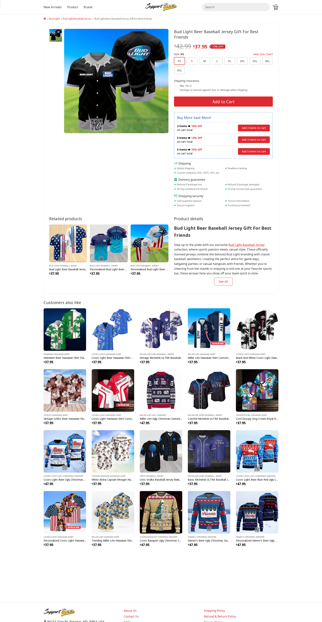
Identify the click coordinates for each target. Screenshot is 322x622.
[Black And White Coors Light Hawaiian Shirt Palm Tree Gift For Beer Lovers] (257, 329)
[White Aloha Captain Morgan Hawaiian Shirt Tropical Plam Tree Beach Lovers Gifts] (113, 451)
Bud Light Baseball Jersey (77, 18)
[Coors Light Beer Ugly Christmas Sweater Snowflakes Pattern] (65, 451)
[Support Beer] (45, 18)
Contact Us (131, 616)
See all (223, 281)
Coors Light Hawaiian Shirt (106, 354)
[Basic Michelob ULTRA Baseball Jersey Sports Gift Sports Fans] (209, 451)
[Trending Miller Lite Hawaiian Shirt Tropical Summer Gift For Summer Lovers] (113, 512)
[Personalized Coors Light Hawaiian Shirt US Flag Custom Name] (65, 512)
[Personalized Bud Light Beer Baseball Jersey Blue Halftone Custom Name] (109, 243)
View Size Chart (263, 54)
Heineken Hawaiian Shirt (57, 354)
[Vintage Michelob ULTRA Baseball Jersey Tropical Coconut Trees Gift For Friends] (161, 329)
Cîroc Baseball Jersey (151, 475)
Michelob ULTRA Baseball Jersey (157, 354)
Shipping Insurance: (186, 81)
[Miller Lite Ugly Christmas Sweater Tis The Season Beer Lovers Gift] (161, 390)
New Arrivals (53, 7)
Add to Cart (223, 101)
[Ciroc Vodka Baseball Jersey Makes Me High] (161, 451)
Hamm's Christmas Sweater (202, 536)
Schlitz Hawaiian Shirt (56, 415)
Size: (223, 54)
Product (72, 7)
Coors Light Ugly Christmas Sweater (63, 475)
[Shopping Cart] (275, 7)
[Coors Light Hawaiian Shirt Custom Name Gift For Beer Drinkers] (113, 390)
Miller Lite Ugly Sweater (153, 415)
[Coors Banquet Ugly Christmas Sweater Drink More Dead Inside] (161, 512)
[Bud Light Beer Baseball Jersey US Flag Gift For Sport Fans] (68, 243)
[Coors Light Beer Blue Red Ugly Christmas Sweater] (257, 451)
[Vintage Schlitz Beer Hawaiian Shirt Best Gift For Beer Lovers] (65, 390)
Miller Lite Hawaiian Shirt (201, 354)
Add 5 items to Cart (254, 151)
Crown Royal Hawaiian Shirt (251, 415)
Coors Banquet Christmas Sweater (158, 536)
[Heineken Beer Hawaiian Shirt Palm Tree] (65, 329)
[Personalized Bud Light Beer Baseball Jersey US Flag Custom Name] (149, 243)
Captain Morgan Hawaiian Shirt (109, 475)
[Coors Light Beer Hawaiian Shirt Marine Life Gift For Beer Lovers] (113, 329)
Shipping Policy (214, 611)
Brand (88, 7)
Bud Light (54, 18)
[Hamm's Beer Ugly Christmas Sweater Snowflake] (209, 512)
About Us (130, 611)
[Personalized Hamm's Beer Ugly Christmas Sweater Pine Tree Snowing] (257, 512)
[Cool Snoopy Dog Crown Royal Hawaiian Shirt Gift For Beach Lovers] (257, 390)
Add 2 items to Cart (254, 128)
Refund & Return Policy (220, 616)
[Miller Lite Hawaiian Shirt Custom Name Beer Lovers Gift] (209, 329)
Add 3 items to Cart (254, 139)
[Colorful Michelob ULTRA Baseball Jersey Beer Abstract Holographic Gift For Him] (209, 390)
